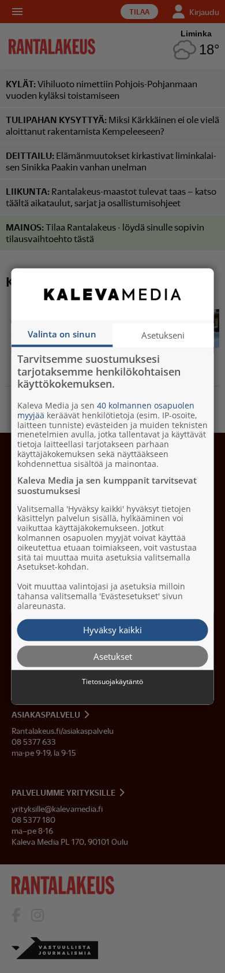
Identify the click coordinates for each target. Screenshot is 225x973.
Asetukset (112, 656)
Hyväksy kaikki (112, 630)
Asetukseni (163, 335)
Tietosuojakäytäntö (112, 682)
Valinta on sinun (62, 334)
